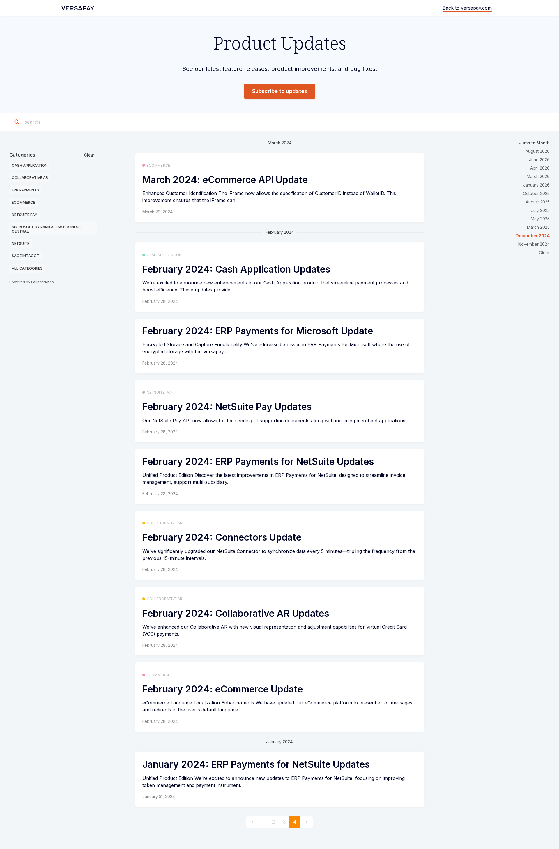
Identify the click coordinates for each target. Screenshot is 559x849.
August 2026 (538, 151)
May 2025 (540, 218)
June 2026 (539, 159)
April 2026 (540, 168)
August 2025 (538, 201)
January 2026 (536, 184)
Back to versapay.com (467, 8)
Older (544, 252)
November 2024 (534, 244)
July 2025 (540, 210)
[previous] (252, 822)
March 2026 (538, 176)
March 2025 (538, 227)
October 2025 (536, 193)
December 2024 (533, 235)
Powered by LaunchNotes (31, 282)
